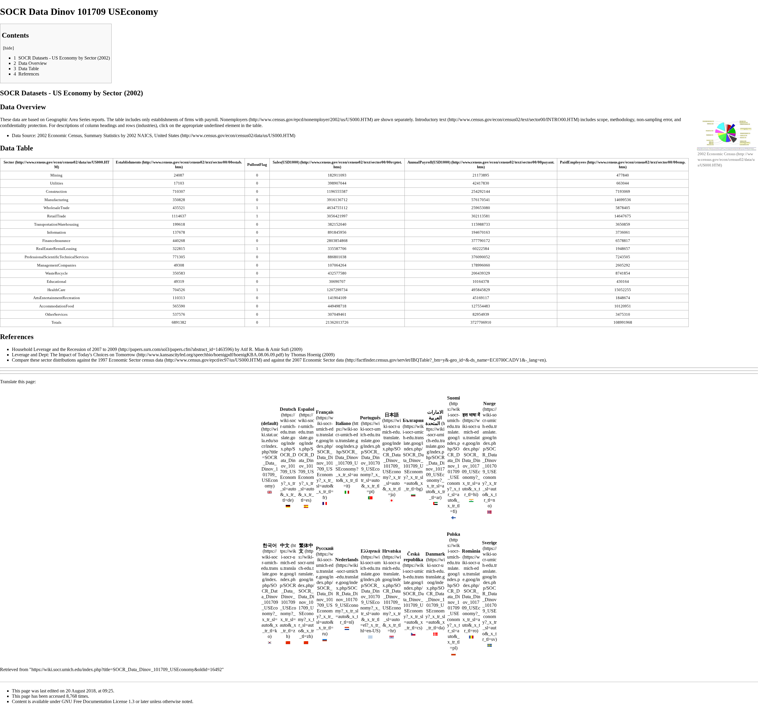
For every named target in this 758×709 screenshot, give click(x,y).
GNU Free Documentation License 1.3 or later (105, 701)
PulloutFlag (257, 164)
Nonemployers (234, 119)
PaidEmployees (573, 162)
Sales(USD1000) (286, 162)
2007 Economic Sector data (318, 359)
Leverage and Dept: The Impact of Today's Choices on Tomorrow (73, 354)
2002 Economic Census (717, 154)
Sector (9, 162)
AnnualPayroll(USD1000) (428, 162)
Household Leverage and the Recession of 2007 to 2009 (64, 349)
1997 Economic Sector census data (130, 359)
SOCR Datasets (23, 93)
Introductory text (430, 119)
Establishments (128, 162)
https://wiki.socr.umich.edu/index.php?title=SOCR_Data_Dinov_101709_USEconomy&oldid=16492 (126, 669)
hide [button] (8, 48)
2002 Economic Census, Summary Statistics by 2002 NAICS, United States (108, 135)
